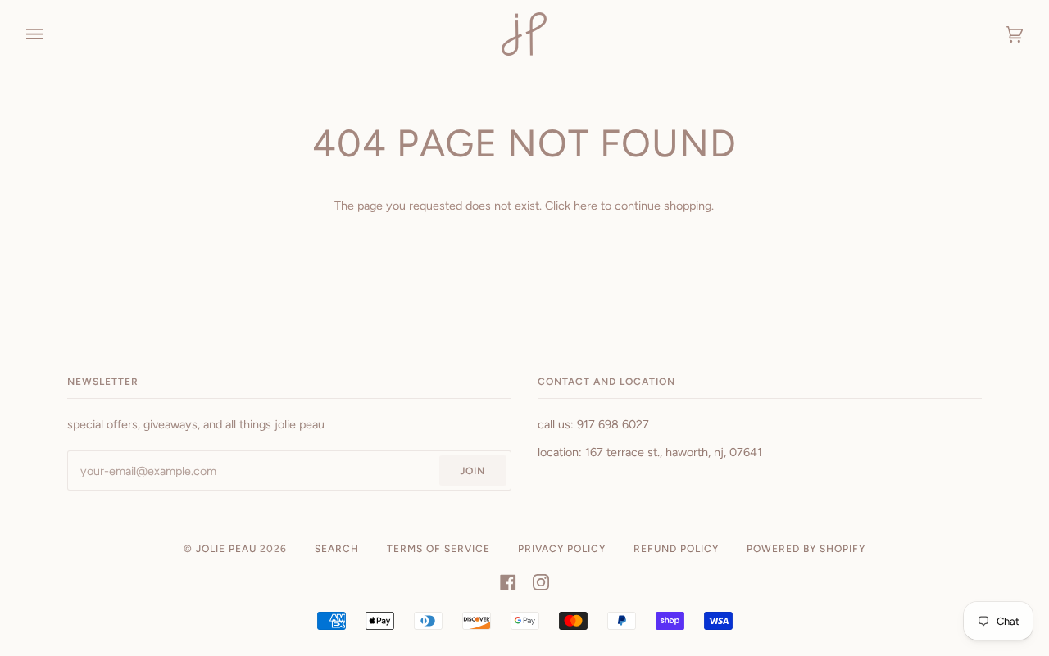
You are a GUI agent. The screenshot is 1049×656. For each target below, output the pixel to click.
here (585, 205)
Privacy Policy (562, 548)
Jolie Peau (226, 548)
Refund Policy (676, 548)
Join (472, 471)
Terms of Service (438, 548)
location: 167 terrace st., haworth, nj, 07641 (650, 452)
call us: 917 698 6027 (593, 424)
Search (337, 548)
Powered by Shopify (806, 548)
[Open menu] (50, 34)
